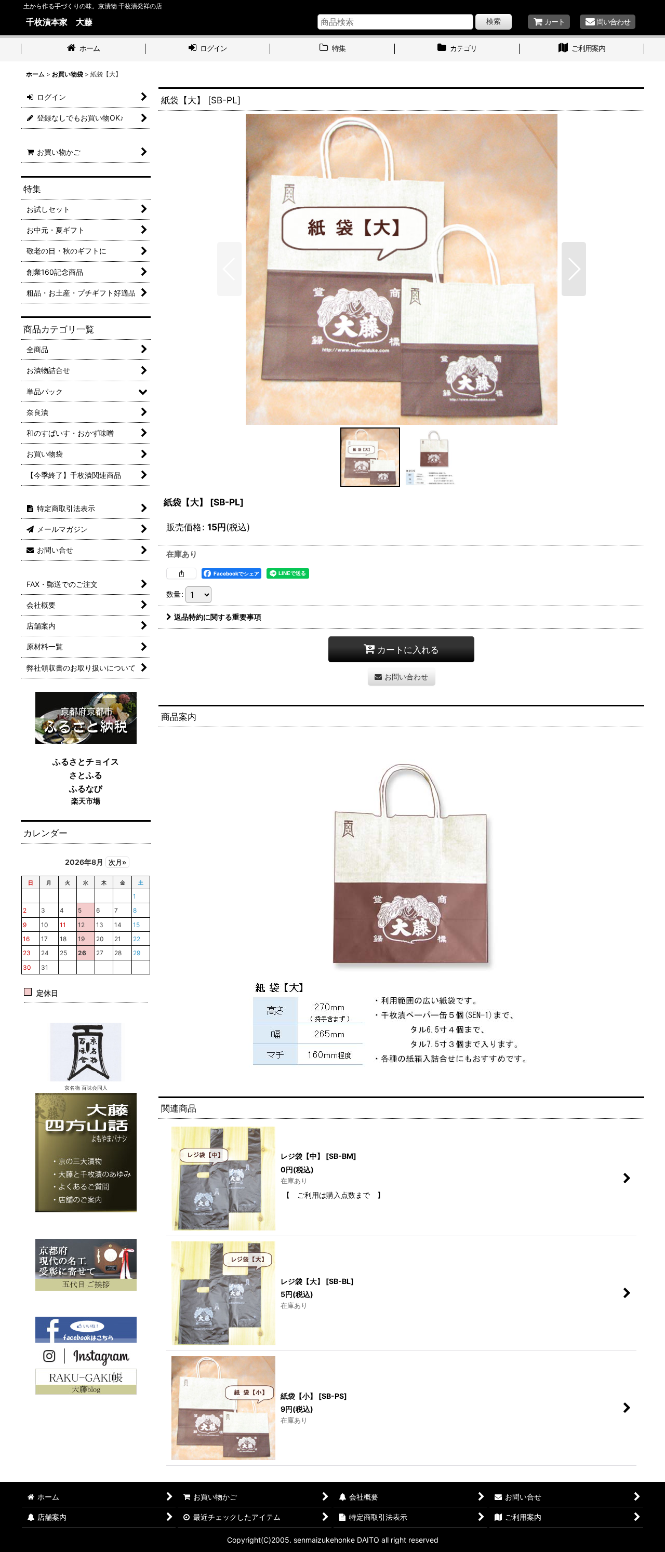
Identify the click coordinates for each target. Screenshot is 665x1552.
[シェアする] (181, 573)
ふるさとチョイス (85, 761)
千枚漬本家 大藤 (59, 22)
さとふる (85, 775)
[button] (229, 269)
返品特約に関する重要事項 (217, 616)
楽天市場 (85, 800)
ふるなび (85, 788)
